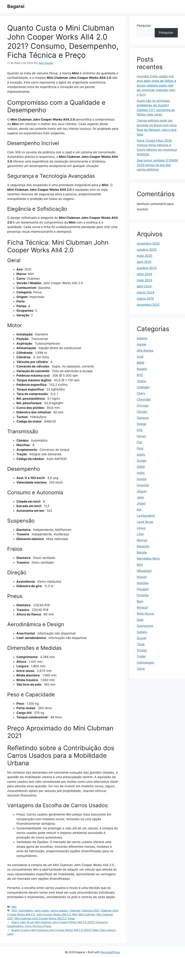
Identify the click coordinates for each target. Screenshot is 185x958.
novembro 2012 (148, 304)
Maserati (143, 546)
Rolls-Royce (145, 613)
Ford (140, 448)
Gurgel (141, 460)
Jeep (140, 497)
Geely (141, 454)
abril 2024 (144, 286)
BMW (140, 363)
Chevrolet (144, 399)
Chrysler (143, 405)
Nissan (142, 577)
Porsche (143, 595)
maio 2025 (144, 255)
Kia (139, 509)
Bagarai (15, 6)
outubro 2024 (147, 268)
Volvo (141, 668)
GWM (141, 467)
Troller (141, 656)
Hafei (141, 473)
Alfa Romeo (145, 350)
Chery (141, 393)
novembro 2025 (148, 243)
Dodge (141, 424)
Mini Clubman (87, 914)
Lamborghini (146, 516)
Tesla (141, 644)
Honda (142, 479)
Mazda (142, 552)
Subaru (142, 632)
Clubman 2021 (90, 910)
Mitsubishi (144, 571)
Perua (71, 918)
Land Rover (145, 522)
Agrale (141, 344)
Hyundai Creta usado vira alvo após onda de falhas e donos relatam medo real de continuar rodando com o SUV (156, 85)
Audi (140, 356)
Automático (26, 910)
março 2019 (145, 298)
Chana (141, 381)
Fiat (139, 442)
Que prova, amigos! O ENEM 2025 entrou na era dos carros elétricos (157, 165)
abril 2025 (144, 262)
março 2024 (145, 292)
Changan (143, 387)
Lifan (140, 534)
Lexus (141, 528)
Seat (140, 620)
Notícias (143, 583)
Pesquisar (144, 25)
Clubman (74, 910)
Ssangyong (145, 626)
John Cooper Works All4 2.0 (53, 914)
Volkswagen (145, 662)
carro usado (41, 910)
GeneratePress (110, 952)
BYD (140, 375)
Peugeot (143, 589)
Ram (140, 601)
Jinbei (141, 503)
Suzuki (141, 638)
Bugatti (142, 369)
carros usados (59, 910)
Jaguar (142, 491)
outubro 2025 (146, 249)
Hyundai (143, 485)
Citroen (142, 412)
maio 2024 (144, 280)
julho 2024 (144, 274)
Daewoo (143, 418)
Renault (142, 607)
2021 (14, 910)
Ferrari (141, 436)
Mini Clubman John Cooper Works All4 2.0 (40, 918)
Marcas (142, 540)
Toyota (142, 650)
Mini (13, 906)
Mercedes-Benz (148, 558)
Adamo (142, 338)
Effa (140, 430)
